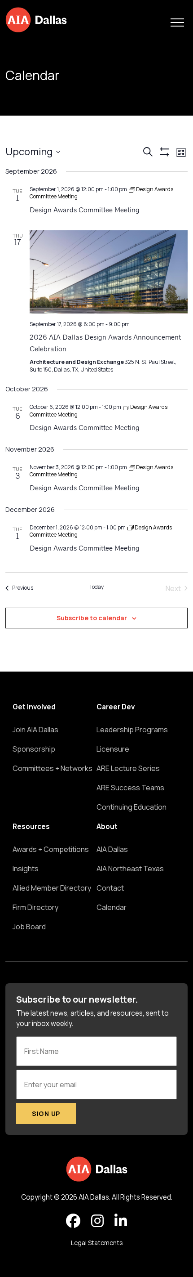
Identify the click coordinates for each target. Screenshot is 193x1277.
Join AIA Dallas (35, 730)
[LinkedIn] (121, 1221)
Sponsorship (34, 749)
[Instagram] (97, 1221)
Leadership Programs (132, 730)
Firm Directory (35, 907)
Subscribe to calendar (92, 618)
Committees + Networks (52, 768)
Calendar (111, 907)
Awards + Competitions (51, 849)
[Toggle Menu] (177, 22)
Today (96, 587)
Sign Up (46, 1113)
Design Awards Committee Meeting (85, 210)
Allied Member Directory (52, 888)
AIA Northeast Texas (130, 869)
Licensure (112, 749)
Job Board (29, 927)
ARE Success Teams (130, 788)
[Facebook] (73, 1221)
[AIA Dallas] (36, 19)
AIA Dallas (112, 849)
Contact (110, 888)
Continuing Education (131, 807)
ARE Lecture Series (128, 768)
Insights (26, 869)
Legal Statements (97, 1243)
